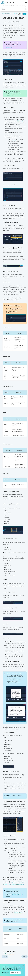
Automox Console (5, 13)
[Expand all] (18, 14)
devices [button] (14, 140)
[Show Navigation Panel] (26, 3)
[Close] (23, 965)
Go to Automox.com (20, 6)
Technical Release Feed (8, 6)
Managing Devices (9, 953)
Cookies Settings (6, 972)
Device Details (12, 882)
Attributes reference (21, 120)
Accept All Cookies (15, 972)
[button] (25, 9)
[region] (12, 970)
